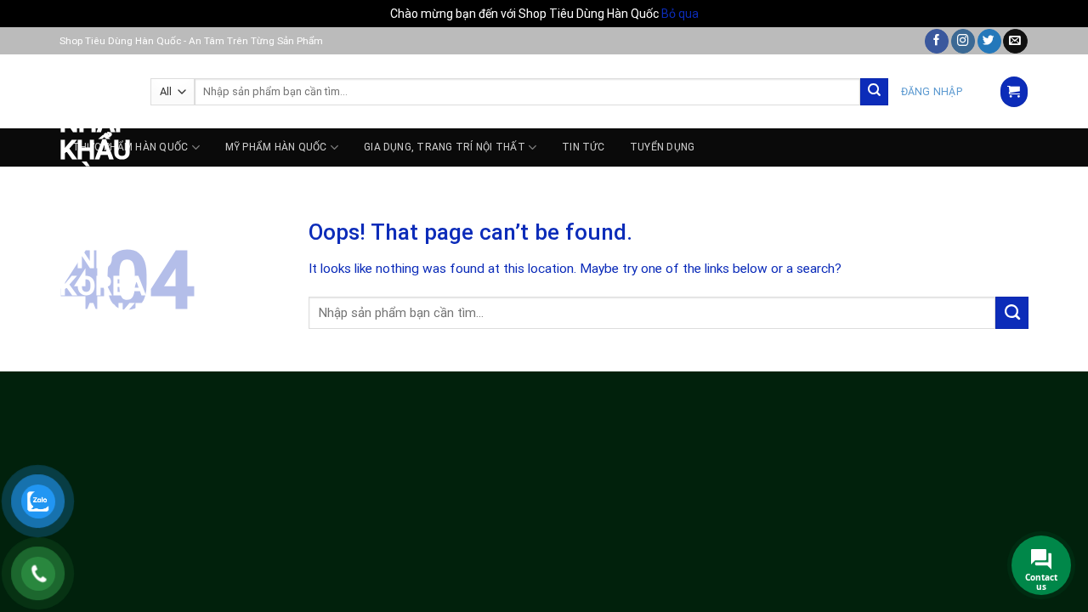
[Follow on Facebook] (937, 41)
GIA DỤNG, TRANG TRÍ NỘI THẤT (444, 147)
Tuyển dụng (662, 147)
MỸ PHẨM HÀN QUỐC (276, 147)
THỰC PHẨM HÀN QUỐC (130, 147)
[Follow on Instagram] (963, 41)
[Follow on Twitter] (989, 41)
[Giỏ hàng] (1013, 91)
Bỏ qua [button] (680, 13)
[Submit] (874, 92)
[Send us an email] (1015, 41)
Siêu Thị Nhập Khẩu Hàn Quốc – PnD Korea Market (92, 190)
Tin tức (583, 147)
